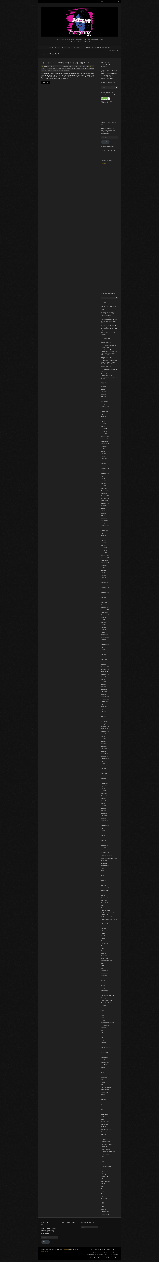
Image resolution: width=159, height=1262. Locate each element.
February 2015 (104, 721)
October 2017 (104, 642)
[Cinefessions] (79, 7)
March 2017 (104, 659)
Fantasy (103, 980)
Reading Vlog (104, 1092)
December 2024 (105, 436)
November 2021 (105, 528)
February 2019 (104, 605)
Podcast (103, 1082)
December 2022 (105, 495)
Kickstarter (103, 1027)
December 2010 (105, 820)
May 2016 (103, 684)
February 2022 (104, 520)
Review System (101, 1257)
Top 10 (102, 1161)
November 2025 (105, 409)
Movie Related (104, 1057)
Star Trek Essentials (106, 1129)
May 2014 (103, 741)
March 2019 (104, 602)
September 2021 (105, 533)
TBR (102, 1136)
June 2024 (103, 451)
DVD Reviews (104, 970)
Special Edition (104, 1124)
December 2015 (105, 696)
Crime (102, 946)
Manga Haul (104, 1040)
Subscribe (105, 142)
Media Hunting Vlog (106, 1047)
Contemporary (104, 941)
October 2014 (104, 729)
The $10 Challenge (105, 1141)
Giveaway (103, 998)
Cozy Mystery (104, 943)
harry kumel (78, 68)
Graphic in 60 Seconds (106, 1000)
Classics (103, 926)
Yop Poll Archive (90, 1256)
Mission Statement (114, 1256)
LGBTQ (102, 1030)
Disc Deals (103, 953)
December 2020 (105, 555)
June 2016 (103, 681)
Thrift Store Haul (105, 1154)
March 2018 (104, 629)
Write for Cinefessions (74, 47)
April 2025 (103, 426)
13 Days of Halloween (106, 855)
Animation (103, 885)
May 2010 (103, 835)
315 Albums (104, 860)
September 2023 (105, 473)
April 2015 (103, 716)
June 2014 (103, 738)
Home (110, 50)
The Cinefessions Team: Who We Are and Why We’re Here (105, 1252)
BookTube (103, 908)
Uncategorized (104, 1176)
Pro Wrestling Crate (106, 1087)
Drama (102, 963)
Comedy (103, 933)
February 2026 (104, 401)
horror (82, 68)
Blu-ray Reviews (105, 890)
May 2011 (103, 808)
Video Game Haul (105, 1181)
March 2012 (104, 793)
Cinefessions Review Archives (102, 1256)
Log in (102, 1206)
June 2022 (103, 510)
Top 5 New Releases (106, 1166)
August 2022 (104, 505)
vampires (63, 70)
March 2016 (104, 689)
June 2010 (103, 833)
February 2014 (104, 748)
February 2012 (104, 796)
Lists (102, 1035)
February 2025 (104, 431)
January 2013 (104, 778)
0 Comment (86, 66)
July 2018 (103, 619)
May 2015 (103, 714)
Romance (103, 1099)
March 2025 (104, 429)
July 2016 (103, 679)
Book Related (104, 898)
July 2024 (103, 448)
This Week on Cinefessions (108, 1151)
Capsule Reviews (105, 910)
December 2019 (105, 585)
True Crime (103, 1169)
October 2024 (104, 441)
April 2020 (103, 575)
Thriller (103, 1156)
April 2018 (103, 627)
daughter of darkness (60, 68)
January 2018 (104, 634)
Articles (57, 47)
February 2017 (104, 662)
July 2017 (103, 649)
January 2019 (104, 607)
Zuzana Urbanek (105, 373)
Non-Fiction (104, 1077)
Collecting (103, 928)
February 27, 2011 (46, 66)
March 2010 (104, 840)
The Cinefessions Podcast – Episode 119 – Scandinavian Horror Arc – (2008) (109, 345)
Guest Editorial (104, 1005)
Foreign (103, 993)
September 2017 (105, 644)
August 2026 (104, 386)
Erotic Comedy (104, 973)
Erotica (70, 66)
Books (102, 905)
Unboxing (103, 1174)
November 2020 (105, 557)
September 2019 (105, 592)
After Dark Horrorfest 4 (107, 883)
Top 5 (102, 1164)
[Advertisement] (108, 113)
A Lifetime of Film (105, 865)
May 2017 (103, 654)
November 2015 (105, 699)
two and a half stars (56, 70)
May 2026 (103, 394)
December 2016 (105, 667)
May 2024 (103, 453)
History (103, 1008)
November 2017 (105, 639)
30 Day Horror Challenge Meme (109, 858)
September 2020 (105, 562)
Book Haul (103, 895)
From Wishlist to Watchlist (107, 995)
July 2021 (103, 538)
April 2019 (103, 600)
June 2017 (103, 652)
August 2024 (104, 446)
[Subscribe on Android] (105, 98)
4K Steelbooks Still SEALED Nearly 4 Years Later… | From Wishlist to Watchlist (108, 313)
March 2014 (104, 746)
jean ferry (86, 68)
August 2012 (104, 786)
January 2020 (104, 582)
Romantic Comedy (105, 1102)
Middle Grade (104, 1052)
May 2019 (103, 597)
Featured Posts (93, 1257)
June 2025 (103, 421)
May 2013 (103, 768)
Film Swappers (104, 990)
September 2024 (105, 443)
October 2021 (104, 530)
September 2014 (105, 731)
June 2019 (103, 595)
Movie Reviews (75, 66)
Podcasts (63, 47)
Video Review (104, 1184)
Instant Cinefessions (106, 1025)
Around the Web (99, 47)
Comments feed (105, 1211)
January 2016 (104, 694)
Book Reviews (104, 900)
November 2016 (105, 669)
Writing (103, 1196)
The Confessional (105, 1149)
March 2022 (104, 518)
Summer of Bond (105, 1131)
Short (102, 1119)
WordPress (66, 1249)
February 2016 (104, 691)
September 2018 (105, 615)
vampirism (67, 70)
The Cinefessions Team (87, 47)
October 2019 (104, 590)
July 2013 (103, 763)
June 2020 (103, 570)
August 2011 (104, 800)
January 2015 (104, 724)
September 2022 (105, 503)
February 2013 (104, 776)
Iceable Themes (44, 1251)
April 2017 (103, 657)
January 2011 (104, 818)
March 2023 (104, 488)
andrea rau (44, 68)
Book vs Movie (104, 903)
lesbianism (44, 70)
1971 (92, 66)
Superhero (103, 1134)
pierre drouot (49, 70)
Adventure (103, 878)
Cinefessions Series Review (108, 917)
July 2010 (103, 830)
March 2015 (104, 719)
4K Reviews (104, 863)
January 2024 (104, 463)
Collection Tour (104, 931)
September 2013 (105, 758)
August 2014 (104, 734)
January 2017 (104, 664)
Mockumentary (105, 1055)
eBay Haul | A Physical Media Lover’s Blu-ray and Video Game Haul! (109, 308)
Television (103, 1139)
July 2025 (103, 419)
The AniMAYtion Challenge (107, 1144)
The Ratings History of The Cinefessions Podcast (96, 1254)
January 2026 (104, 404)
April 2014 (103, 743)
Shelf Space (104, 1117)
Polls (102, 1084)
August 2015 (104, 706)
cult (47, 68)
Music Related (104, 1065)
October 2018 (104, 612)
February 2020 (104, 580)
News (102, 1074)
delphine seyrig (68, 68)
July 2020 (103, 567)
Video (102, 1179)
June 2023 (103, 481)
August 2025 (104, 416)
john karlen (91, 68)
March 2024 (104, 458)
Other (102, 1079)
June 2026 (103, 391)
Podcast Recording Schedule (112, 1251)
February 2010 (104, 843)
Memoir (103, 1050)
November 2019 (105, 587)
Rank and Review (105, 1089)
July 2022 (103, 508)
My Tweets (103, 163)
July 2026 (103, 389)
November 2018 (105, 610)
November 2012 (105, 781)
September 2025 (105, 414)
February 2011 (104, 815)
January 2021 (104, 553)
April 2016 (103, 686)
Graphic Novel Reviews (107, 1003)
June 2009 (103, 848)
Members (109, 1249)
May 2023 (103, 483)
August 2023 (104, 476)
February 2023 (104, 491)
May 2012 (103, 791)
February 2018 (104, 632)
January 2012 (104, 798)
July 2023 (103, 478)
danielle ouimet (52, 68)
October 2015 (104, 701)
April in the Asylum (105, 888)
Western (103, 1191)
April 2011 (103, 810)
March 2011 (104, 813)
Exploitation (104, 975)
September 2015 (105, 704)
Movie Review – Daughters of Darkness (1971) (65, 63)
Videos (103, 1186)
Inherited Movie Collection (107, 1022)
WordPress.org (105, 1214)
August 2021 (104, 535)
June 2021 (103, 540)
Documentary (104, 955)
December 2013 (105, 753)
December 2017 (105, 637)
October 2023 (104, 471)
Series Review (104, 1114)
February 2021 (104, 550)
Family (102, 978)
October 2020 (104, 560)
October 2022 (104, 500)
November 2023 (105, 468)
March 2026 (104, 399)
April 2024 (103, 456)
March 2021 (104, 548)
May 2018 (103, 624)
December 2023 (105, 466)
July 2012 (103, 788)
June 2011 (103, 805)
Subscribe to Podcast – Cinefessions (107, 101)
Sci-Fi (102, 1104)
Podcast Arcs (115, 1249)
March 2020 (104, 577)
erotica (73, 68)
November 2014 (105, 726)
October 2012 (104, 783)
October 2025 (104, 411)
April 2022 (103, 515)
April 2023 (103, 486)
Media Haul (104, 1045)
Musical (103, 1067)
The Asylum (104, 1146)
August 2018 (104, 617)
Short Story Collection (106, 1122)
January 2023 (104, 493)
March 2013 (104, 773)
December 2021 (105, 525)
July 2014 (103, 736)
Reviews (51, 47)
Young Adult (104, 1198)
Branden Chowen (56, 66)
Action (102, 868)
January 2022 (104, 523)
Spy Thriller (104, 1127)
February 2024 (104, 461)
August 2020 (104, 565)
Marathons (104, 1042)
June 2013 (103, 766)
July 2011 (103, 803)
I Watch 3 (103, 1020)
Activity (95, 1249)
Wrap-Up (103, 1193)
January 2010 (104, 845)
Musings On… (104, 1069)
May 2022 (103, 513)
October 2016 (104, 672)
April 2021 (103, 545)
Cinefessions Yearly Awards (112, 1257)
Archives (107, 47)
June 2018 (103, 622)
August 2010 (104, 828)
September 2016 (105, 674)
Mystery (103, 1072)
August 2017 (104, 647)
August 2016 (104, 676)
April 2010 (103, 838)
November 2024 (105, 438)
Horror (102, 1010)
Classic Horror (65, 66)
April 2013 (103, 771)
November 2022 (105, 498)
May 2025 (103, 424)
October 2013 (104, 756)
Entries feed (104, 1209)
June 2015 (103, 711)
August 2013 (104, 761)
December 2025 (105, 406)
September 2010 (105, 825)
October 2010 (104, 823)
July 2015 (103, 709)
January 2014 (104, 751)
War (102, 1189)
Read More (45, 82)
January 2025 (104, 433)
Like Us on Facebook (68, 1222)
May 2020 (103, 572)
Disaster (103, 950)
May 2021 (103, 543)
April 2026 (103, 396)
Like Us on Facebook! (108, 150)
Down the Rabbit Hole (106, 960)
